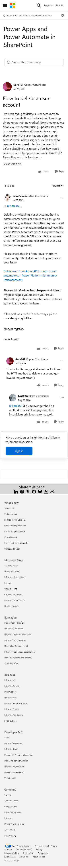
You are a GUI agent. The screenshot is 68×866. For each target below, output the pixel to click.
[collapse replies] (34, 193)
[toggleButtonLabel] (62, 15)
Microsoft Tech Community (16, 760)
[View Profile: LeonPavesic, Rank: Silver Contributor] (7, 198)
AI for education (11, 663)
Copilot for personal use (14, 531)
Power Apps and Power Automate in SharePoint (29, 15)
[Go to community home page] (12, 5)
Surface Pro (9, 508)
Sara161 (18, 84)
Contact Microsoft (24, 849)
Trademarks (43, 853)
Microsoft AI (9, 680)
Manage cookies (11, 853)
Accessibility (9, 829)
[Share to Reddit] (34, 491)
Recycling (24, 856)
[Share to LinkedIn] (16, 491)
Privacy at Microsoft (13, 812)
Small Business (10, 720)
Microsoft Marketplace (14, 766)
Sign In (59, 5)
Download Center (12, 571)
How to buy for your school (16, 646)
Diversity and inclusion (14, 823)
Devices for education (13, 628)
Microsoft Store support (14, 577)
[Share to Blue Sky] (40, 491)
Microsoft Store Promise (15, 600)
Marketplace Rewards (14, 772)
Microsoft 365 (10, 697)
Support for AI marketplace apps (18, 755)
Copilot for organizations (15, 525)
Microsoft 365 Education (15, 640)
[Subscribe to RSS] (46, 491)
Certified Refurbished (13, 594)
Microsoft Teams (11, 709)
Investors (8, 818)
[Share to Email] (52, 491)
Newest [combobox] (57, 186)
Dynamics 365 (10, 691)
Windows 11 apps (12, 548)
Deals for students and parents (18, 657)
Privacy (39, 849)
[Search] (39, 5)
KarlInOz (23, 396)
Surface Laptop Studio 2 (14, 519)
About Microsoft (11, 800)
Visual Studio (10, 778)
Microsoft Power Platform (15, 703)
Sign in (19, 451)
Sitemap (8, 849)
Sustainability (10, 835)
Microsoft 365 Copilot (13, 715)
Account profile (11, 565)
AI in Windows (10, 537)
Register (48, 5)
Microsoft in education (14, 622)
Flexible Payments (12, 606)
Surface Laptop (10, 514)
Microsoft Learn (11, 749)
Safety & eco (10, 856)
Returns (7, 583)
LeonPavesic (20, 196)
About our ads (39, 856)
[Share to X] (28, 491)
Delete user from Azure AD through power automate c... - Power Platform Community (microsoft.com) (30, 275)
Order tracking (10, 588)
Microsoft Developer (13, 743)
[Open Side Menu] (5, 5)
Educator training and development (19, 651)
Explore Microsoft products (16, 543)
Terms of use (28, 853)
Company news (11, 806)
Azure (6, 737)
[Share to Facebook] (22, 491)
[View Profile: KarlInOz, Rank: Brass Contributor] (12, 397)
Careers (7, 794)
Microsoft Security (12, 686)
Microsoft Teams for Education (17, 634)
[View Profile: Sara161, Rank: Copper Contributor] (7, 86)
